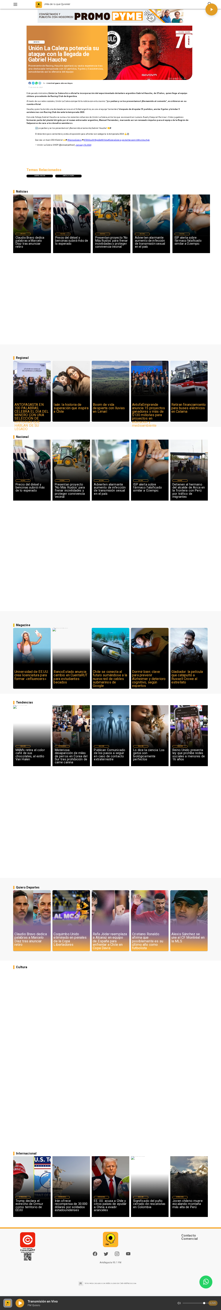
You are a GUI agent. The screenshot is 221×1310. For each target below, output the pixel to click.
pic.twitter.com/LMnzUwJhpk (136, 140)
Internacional (62, 746)
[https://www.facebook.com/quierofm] (95, 1254)
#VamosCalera (75, 140)
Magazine (23, 746)
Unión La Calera (68, 176)
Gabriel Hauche (39, 176)
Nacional (62, 233)
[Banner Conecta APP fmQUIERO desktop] (110, 16)
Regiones (180, 480)
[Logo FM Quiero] (38, 4)
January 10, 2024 (83, 145)
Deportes (36, 42)
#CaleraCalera (115, 140)
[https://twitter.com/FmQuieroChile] (106, 1255)
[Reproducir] (211, 9)
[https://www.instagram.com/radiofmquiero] (117, 1255)
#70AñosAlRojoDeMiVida (96, 140)
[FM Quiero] (15, 4)
